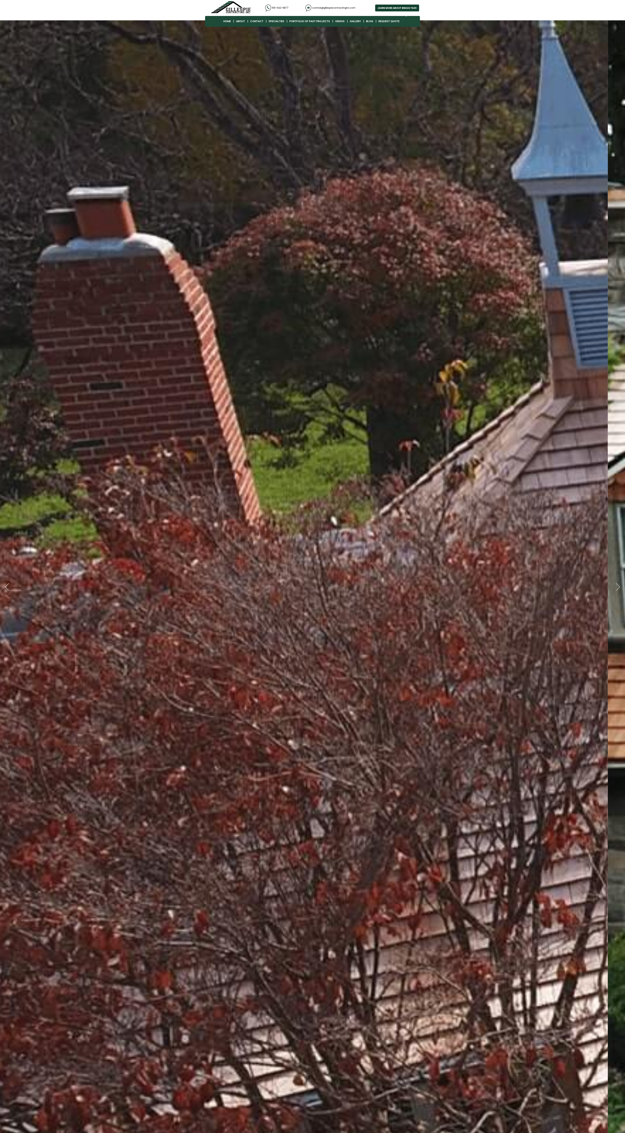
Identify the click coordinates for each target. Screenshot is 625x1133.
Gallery (355, 21)
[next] (616, 586)
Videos (340, 21)
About (240, 21)
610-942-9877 (280, 7)
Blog (369, 21)
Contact (256, 21)
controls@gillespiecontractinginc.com (333, 7)
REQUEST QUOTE (388, 21)
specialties (276, 21)
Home (227, 21)
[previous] (8, 586)
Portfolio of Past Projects (309, 21)
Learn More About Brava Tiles (397, 8)
